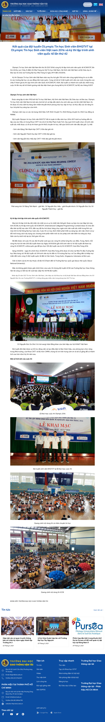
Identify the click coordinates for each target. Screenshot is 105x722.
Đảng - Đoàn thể (89, 11)
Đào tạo (29, 11)
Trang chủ (7, 11)
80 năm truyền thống (11, 15)
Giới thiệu (17, 11)
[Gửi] (90, 4)
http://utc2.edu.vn (17, 704)
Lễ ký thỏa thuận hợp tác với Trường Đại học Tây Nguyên (52, 639)
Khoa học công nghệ (59, 11)
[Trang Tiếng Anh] (100, 4)
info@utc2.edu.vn (15, 697)
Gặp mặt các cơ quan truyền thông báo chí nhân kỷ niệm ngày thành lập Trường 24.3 (17, 640)
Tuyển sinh (41, 11)
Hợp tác (75, 11)
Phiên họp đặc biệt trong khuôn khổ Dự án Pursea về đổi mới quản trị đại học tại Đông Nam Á (87, 640)
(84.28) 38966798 (17, 700)
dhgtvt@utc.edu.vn (16, 675)
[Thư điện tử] (95, 4)
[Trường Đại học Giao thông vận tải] (25, 4)
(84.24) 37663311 (16, 678)
